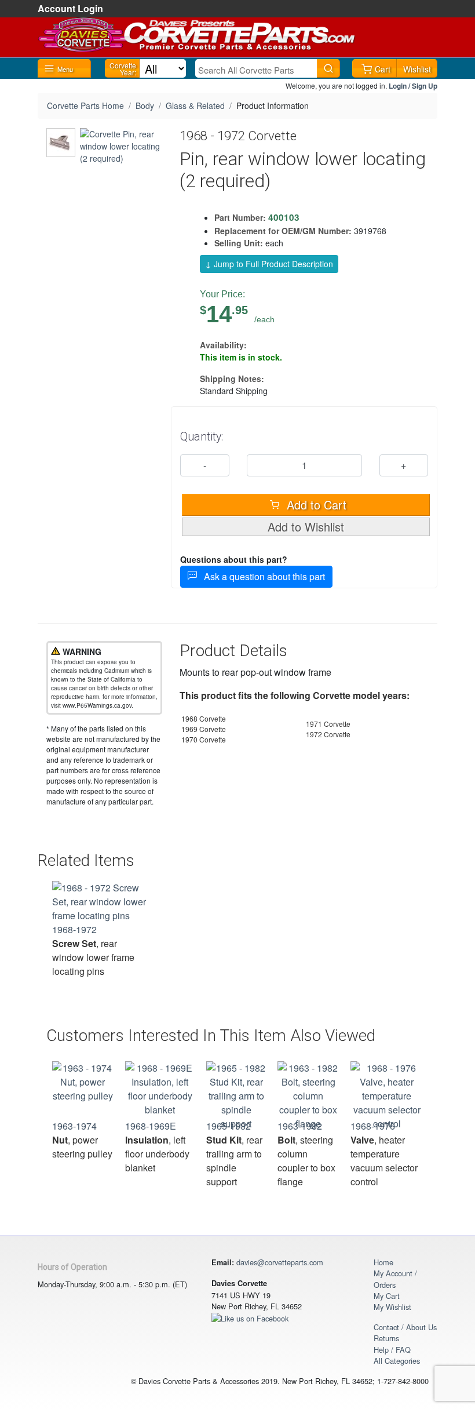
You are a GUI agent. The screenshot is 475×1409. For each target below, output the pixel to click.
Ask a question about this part (261, 576)
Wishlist (417, 69)
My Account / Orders (395, 1279)
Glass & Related (195, 105)
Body (145, 105)
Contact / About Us (405, 1326)
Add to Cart (314, 504)
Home (383, 1262)
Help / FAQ (392, 1349)
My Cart (387, 1295)
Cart (382, 69)
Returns (386, 1338)
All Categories (397, 1360)
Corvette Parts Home (85, 105)
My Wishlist (392, 1306)
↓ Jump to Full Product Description (269, 264)
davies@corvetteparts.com (279, 1262)
